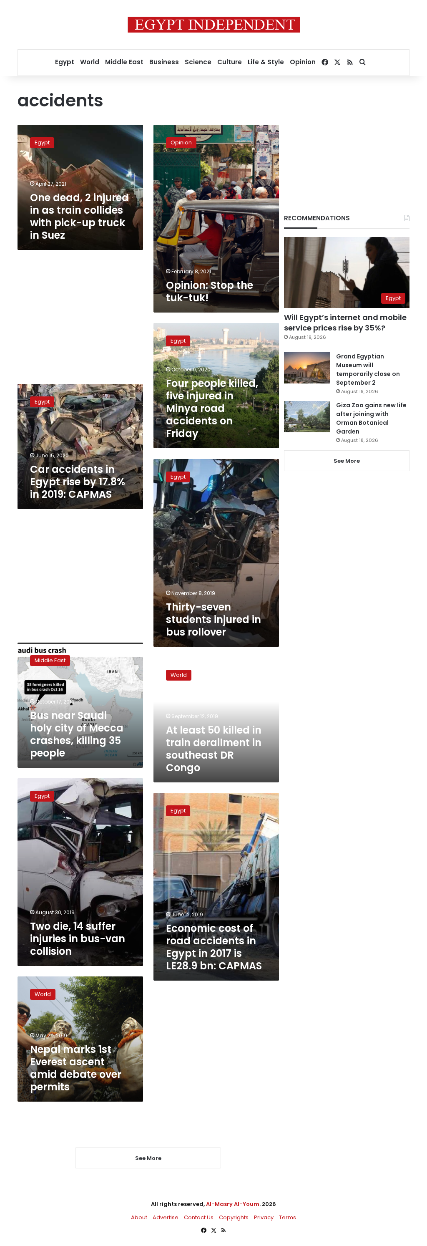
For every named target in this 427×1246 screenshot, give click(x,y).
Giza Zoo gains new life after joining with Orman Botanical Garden (371, 418)
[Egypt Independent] (214, 25)
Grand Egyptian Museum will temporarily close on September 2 (368, 369)
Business (164, 62)
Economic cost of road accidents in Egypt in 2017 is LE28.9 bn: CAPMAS (214, 947)
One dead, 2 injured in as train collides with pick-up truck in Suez (79, 216)
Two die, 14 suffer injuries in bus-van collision (77, 938)
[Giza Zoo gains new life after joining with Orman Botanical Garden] (307, 416)
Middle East (124, 62)
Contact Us (199, 1217)
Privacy (264, 1217)
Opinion (303, 62)
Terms (287, 1217)
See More (347, 461)
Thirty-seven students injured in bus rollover (213, 619)
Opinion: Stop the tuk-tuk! (209, 291)
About (139, 1217)
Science (198, 62)
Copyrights (234, 1217)
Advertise (165, 1217)
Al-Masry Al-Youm (232, 1204)
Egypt (64, 62)
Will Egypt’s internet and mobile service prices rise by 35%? (345, 322)
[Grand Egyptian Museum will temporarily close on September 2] (307, 367)
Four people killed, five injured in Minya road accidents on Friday (212, 408)
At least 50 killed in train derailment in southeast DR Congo (213, 748)
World (89, 62)
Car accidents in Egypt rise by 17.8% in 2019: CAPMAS (77, 481)
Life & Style (266, 62)
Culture (229, 62)
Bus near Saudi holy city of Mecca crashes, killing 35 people (76, 734)
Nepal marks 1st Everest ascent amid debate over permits (75, 1068)
